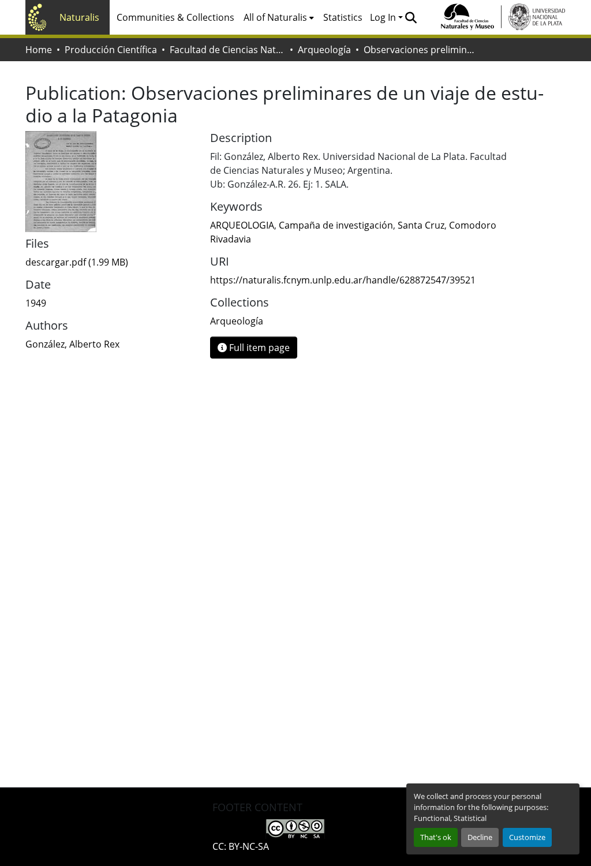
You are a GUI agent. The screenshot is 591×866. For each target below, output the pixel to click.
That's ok (435, 837)
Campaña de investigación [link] (336, 225)
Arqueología (324, 49)
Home (38, 49)
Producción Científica (111, 49)
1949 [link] (35, 303)
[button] (410, 17)
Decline (479, 837)
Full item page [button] (258, 347)
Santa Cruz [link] (421, 225)
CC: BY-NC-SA (240, 846)
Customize (527, 837)
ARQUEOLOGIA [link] (242, 225)
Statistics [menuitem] (342, 17)
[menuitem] (279, 17)
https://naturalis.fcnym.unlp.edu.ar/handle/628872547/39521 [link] (343, 280)
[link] (110, 262)
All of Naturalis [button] (275, 17)
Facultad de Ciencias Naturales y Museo (227, 49)
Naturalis (79, 17)
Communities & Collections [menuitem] (175, 17)
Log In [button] (384, 17)
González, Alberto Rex (72, 344)
